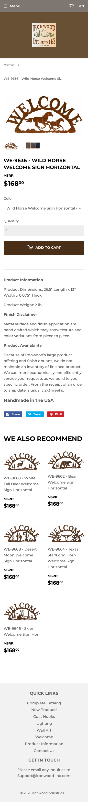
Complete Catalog (44, 703)
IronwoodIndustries (48, 793)
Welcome (44, 737)
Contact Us (44, 750)
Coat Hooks (44, 716)
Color (8, 198)
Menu (15, 6)
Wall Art (44, 730)
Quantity (11, 221)
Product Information (44, 743)
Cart (80, 6)
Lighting (44, 723)
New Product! (44, 709)
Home (9, 64)
